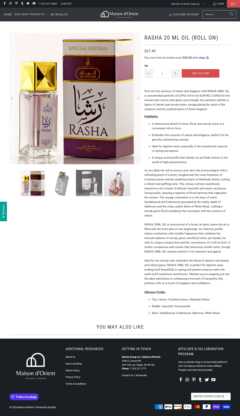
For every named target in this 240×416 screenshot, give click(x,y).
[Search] (231, 14)
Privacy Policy (73, 377)
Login (220, 3)
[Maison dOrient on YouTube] (33, 3)
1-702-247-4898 (47, 3)
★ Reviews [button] (3, 211)
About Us (70, 356)
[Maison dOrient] (119, 14)
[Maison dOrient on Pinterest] (16, 3)
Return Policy (73, 370)
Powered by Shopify (45, 407)
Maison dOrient (26, 407)
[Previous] (12, 98)
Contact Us (128, 375)
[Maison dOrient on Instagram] (10, 3)
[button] (31, 14)
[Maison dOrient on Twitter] (27, 3)
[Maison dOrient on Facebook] (4, 3)
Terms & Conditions (76, 383)
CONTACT (66, 3)
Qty (146, 65)
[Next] (138, 98)
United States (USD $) (185, 4)
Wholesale (141, 375)
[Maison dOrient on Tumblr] (22, 3)
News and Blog (74, 363)
